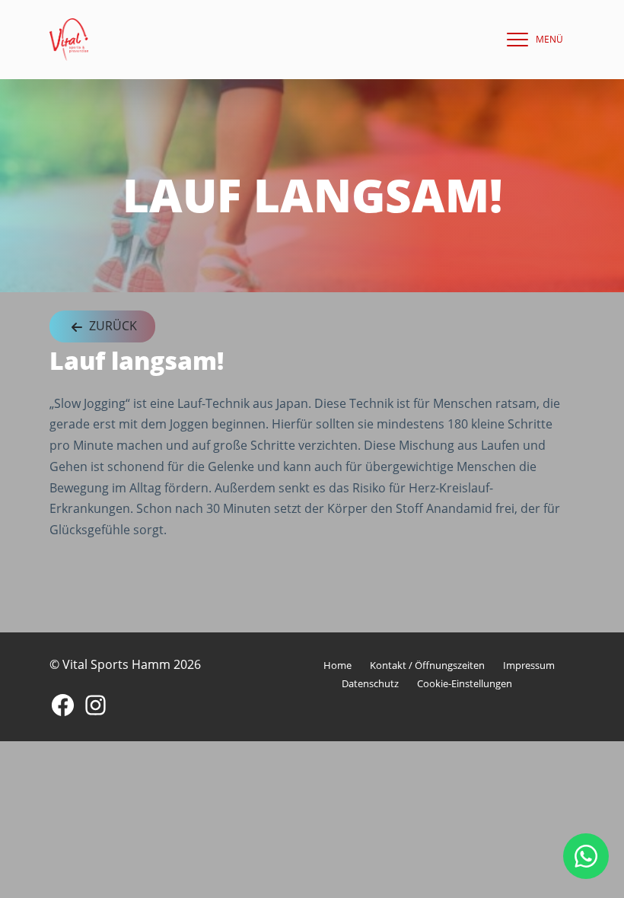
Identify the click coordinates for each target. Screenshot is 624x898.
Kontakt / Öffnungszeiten (427, 665)
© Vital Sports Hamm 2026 (125, 664)
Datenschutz (370, 683)
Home (337, 665)
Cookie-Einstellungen (464, 683)
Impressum (529, 665)
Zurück (111, 325)
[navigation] (531, 39)
